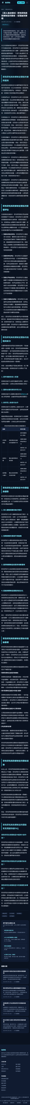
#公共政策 (12, 913)
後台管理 (25, 1102)
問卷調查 (18, 1069)
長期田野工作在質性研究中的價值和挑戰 (14, 1004)
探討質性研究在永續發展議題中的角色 (14, 988)
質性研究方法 (8, 9)
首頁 (2, 9)
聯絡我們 (3, 1088)
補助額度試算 (4, 1078)
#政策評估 (4, 916)
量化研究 (18, 1066)
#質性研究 (4, 913)
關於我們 (3, 1083)
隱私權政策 (5, 1102)
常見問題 (3, 1081)
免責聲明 (19, 1102)
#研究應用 (12, 916)
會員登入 (3, 1090)
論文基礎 (18, 1064)
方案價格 (3, 1085)
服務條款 (12, 1102)
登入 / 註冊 (21, 2)
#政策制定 (19, 913)
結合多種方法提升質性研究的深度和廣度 (14, 1021)
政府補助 (18, 1071)
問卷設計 (3, 1071)
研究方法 (24, 394)
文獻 (2, 1066)
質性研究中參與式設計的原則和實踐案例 (14, 972)
